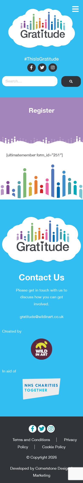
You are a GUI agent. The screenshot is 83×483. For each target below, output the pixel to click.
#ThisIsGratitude (41, 59)
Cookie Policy (54, 447)
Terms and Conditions (31, 439)
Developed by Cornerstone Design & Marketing (41, 471)
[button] (71, 81)
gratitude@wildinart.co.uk (41, 316)
